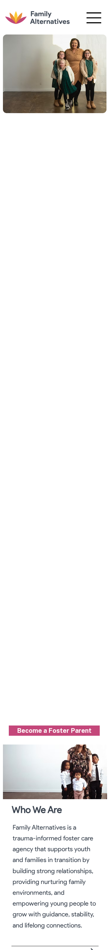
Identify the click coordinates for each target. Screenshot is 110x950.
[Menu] (94, 18)
